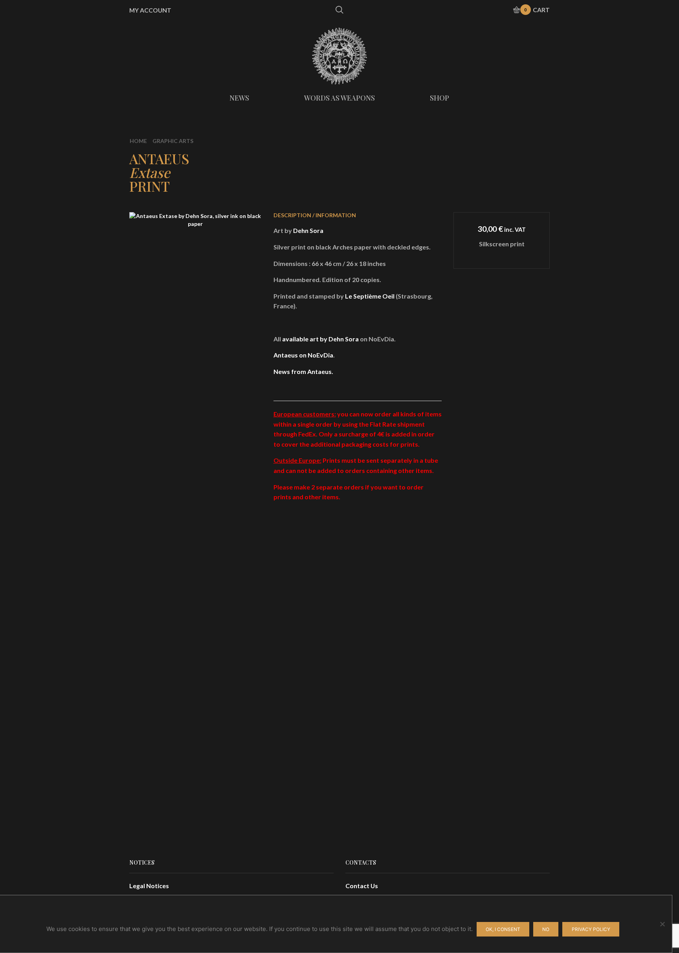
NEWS (239, 98)
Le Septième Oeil (370, 296)
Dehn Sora (308, 230)
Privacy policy (591, 929)
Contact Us (361, 885)
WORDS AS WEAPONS (339, 98)
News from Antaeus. (303, 371)
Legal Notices (149, 885)
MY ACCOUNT (150, 10)
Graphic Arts (172, 140)
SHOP (439, 98)
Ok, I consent (503, 929)
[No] (662, 924)
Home (138, 140)
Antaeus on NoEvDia (303, 355)
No (545, 929)
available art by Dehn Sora (320, 339)
